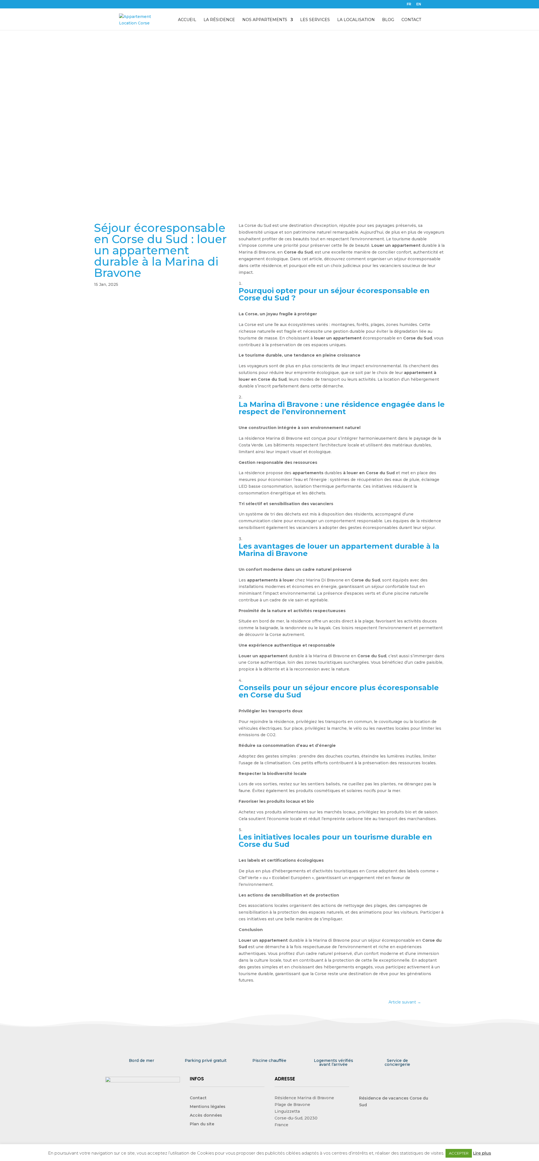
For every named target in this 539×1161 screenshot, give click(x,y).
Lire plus (482, 1153)
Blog (388, 20)
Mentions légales (207, 1106)
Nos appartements (264, 20)
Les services (315, 20)
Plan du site (202, 1123)
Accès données (206, 1115)
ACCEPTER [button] (459, 1153)
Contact (411, 20)
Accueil (187, 20)
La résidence (219, 20)
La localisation (356, 20)
